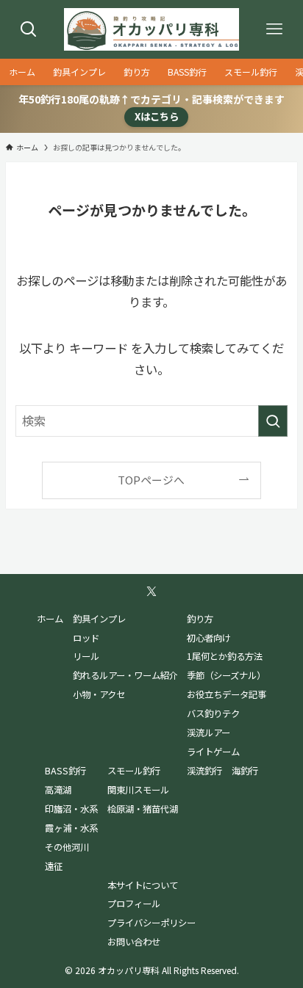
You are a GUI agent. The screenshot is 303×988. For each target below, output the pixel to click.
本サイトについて (142, 885)
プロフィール (133, 903)
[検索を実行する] (273, 421)
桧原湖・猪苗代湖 (142, 809)
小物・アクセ (99, 694)
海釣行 (245, 770)
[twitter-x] (151, 591)
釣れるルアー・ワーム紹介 (125, 675)
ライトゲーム (213, 751)
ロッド (86, 637)
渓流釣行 (204, 770)
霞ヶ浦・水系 (71, 828)
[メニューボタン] (274, 29)
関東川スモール (138, 789)
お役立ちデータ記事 (226, 694)
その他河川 (67, 847)
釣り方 (200, 618)
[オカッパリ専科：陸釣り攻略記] (152, 29)
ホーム (50, 618)
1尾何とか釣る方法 (225, 656)
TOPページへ (151, 479)
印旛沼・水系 (71, 809)
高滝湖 (58, 789)
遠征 (54, 866)
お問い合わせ (133, 941)
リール (86, 656)
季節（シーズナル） (226, 675)
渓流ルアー (208, 732)
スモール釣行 (133, 770)
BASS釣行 (65, 770)
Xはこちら (157, 116)
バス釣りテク (213, 713)
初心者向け (209, 637)
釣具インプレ (99, 618)
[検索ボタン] (28, 29)
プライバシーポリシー (151, 922)
